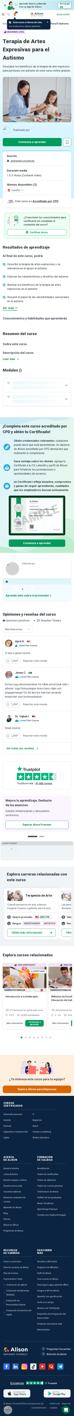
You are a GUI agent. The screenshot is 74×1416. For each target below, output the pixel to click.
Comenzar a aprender (35, 1023)
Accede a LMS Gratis (47, 1261)
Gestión (7, 1120)
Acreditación (43, 1168)
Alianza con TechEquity (48, 1308)
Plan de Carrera (10, 1273)
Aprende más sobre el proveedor (27, 595)
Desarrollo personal (12, 1114)
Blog (5, 1213)
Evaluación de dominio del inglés (18, 1312)
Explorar (3, 14)
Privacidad (17, 1403)
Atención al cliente (57, 1354)
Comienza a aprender (32, 142)
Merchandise (43, 1330)
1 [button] (32, 839)
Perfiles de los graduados (49, 1197)
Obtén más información (27, 932)
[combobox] (17, 629)
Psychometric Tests (13, 1279)
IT (33, 1114)
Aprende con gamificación (49, 1296)
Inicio (5, 23)
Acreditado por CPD (46, 201)
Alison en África (11, 1225)
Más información (15, 1023)
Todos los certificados (47, 1174)
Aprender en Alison (12, 1207)
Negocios (37, 1120)
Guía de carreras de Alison (16, 1267)
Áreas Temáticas (45, 1203)
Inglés (6, 1137)
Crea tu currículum (12, 1261)
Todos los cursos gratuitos (50, 1186)
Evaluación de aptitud (17, 1285)
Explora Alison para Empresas (37, 1089)
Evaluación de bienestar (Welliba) (17, 1292)
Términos (26, 1403)
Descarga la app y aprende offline (52, 1285)
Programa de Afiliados (47, 1267)
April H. (19, 641)
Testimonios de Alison (48, 1192)
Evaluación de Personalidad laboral (15, 1302)
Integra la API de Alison (48, 1290)
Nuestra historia (11, 1168)
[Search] (6, 12)
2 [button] (42, 839)
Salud (35, 1126)
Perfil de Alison (44, 1273)
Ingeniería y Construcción (15, 1132)
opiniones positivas (22, 160)
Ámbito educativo (41, 1137)
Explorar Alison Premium (37, 824)
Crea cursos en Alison (47, 1279)
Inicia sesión (63, 14)
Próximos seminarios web (49, 1324)
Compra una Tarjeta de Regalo (51, 1215)
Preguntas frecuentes (59, 1349)
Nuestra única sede (12, 1186)
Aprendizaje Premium (47, 1209)
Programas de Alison (13, 1231)
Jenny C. (20, 672)
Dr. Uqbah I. (22, 716)
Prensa (6, 1219)
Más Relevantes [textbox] (13, 629)
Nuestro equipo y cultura (15, 1180)
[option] (37, 813)
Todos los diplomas (46, 1180)
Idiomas (7, 1126)
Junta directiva (10, 1174)
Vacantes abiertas (12, 1192)
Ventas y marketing (42, 1132)
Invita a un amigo (45, 1302)
